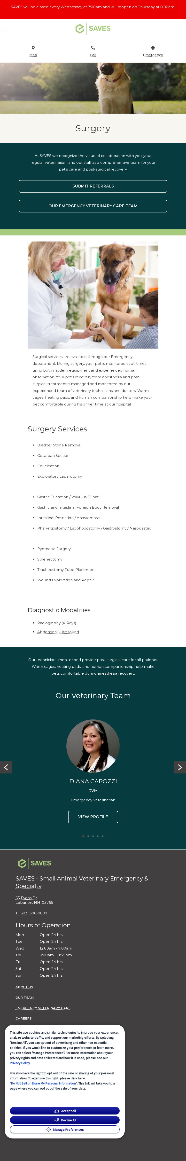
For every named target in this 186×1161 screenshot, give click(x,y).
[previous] (6, 767)
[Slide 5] (103, 836)
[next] (180, 767)
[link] (93, 29)
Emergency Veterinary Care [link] (43, 1008)
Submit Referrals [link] (93, 186)
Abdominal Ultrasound (58, 632)
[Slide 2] (88, 836)
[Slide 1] (83, 836)
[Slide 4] (98, 836)
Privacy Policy (20, 1063)
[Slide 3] (93, 836)
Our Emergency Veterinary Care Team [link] (93, 206)
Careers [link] (24, 1018)
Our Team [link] (25, 997)
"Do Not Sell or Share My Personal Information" (43, 1083)
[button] (7, 30)
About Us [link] (24, 987)
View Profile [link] (93, 817)
